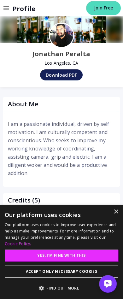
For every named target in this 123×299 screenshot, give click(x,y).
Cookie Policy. (18, 243)
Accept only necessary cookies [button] (61, 271)
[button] (61, 288)
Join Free (103, 8)
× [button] (116, 211)
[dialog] (61, 252)
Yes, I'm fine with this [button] (61, 255)
